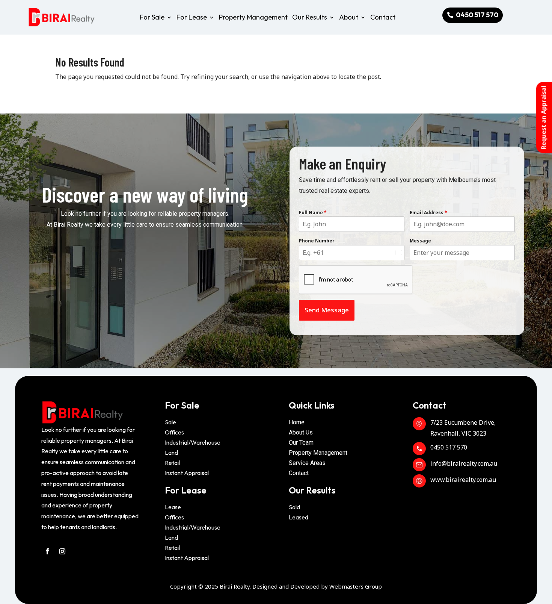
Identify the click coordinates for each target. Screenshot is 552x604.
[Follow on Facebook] (47, 551)
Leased (298, 517)
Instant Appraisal (187, 473)
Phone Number (317, 241)
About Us (301, 432)
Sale (170, 422)
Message (420, 241)
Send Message (327, 310)
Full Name (313, 212)
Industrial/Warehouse (192, 442)
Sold (294, 507)
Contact (382, 17)
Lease (173, 507)
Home (297, 422)
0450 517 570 (477, 15)
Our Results (309, 17)
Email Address (428, 212)
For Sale (152, 17)
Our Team (301, 442)
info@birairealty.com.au (463, 463)
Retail (172, 462)
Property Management (253, 17)
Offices (174, 432)
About (348, 17)
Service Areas (307, 462)
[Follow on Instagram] (62, 551)
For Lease (191, 17)
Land (171, 452)
